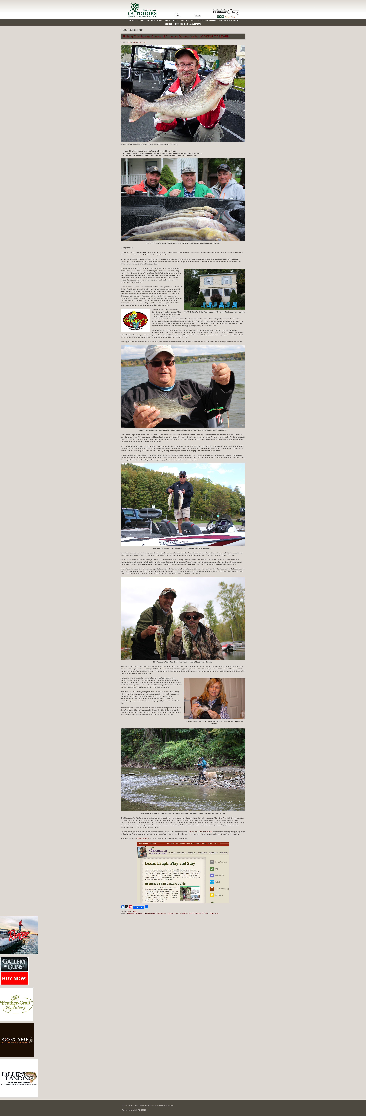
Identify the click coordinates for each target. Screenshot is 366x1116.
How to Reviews (188, 21)
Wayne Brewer (143, 42)
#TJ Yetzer (205, 913)
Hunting (131, 21)
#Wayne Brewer (214, 913)
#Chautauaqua (130, 913)
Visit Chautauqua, (143, 838)
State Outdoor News (207, 21)
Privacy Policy (230, 17)
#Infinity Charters (161, 913)
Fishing (141, 21)
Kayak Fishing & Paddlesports (188, 24)
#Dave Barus (138, 913)
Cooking (168, 24)
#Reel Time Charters (195, 913)
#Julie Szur (170, 913)
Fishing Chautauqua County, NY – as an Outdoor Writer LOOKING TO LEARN (176, 36)
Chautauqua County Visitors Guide (200, 832)
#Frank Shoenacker (149, 913)
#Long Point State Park (181, 913)
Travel (175, 21)
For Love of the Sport (228, 21)
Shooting (151, 21)
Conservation (163, 21)
